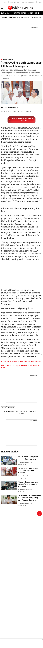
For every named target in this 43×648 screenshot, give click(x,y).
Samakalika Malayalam (28, 2)
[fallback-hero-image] (9, 460)
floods (4, 408)
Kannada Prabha (14, 2)
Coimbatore (25, 17)
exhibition (16, 17)
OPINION (30, 13)
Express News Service (9, 107)
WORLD (10, 13)
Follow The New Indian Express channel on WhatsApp (20, 361)
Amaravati (11, 408)
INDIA (3, 13)
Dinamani (4, 2)
